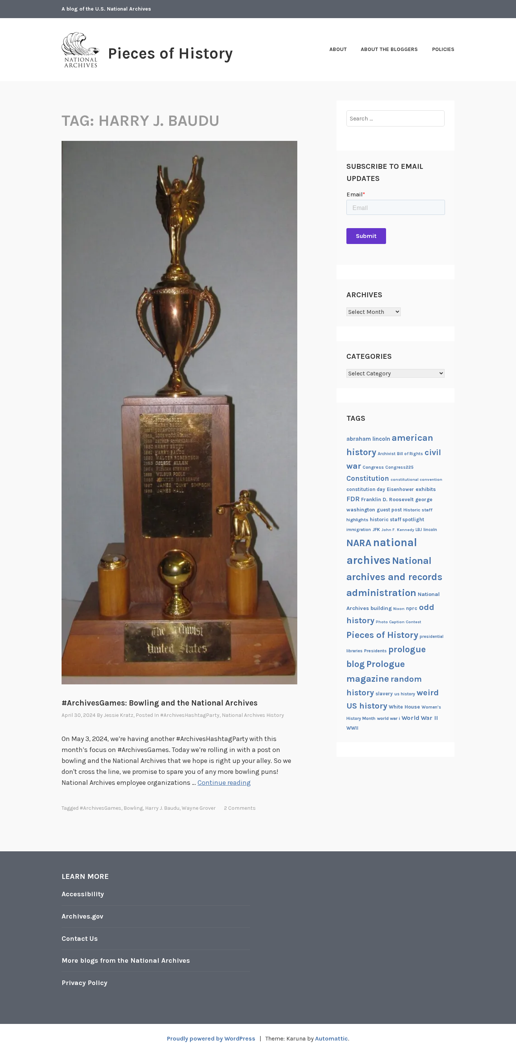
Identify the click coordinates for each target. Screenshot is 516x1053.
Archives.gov (82, 916)
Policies (443, 49)
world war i (388, 718)
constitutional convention (416, 479)
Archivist (386, 453)
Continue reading (224, 782)
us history (404, 693)
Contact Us (80, 938)
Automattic (331, 1038)
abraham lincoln (368, 438)
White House (404, 707)
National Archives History (253, 715)
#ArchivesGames (100, 808)
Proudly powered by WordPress (211, 1038)
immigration (358, 529)
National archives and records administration (394, 577)
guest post (389, 510)
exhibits (426, 489)
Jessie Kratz (118, 715)
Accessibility (83, 894)
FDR (353, 499)
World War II (420, 717)
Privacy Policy (84, 983)
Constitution (367, 478)
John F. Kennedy (398, 529)
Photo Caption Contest (398, 621)
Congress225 (399, 467)
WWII (352, 728)
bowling (133, 808)
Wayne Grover (199, 808)
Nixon (399, 608)
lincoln (430, 529)
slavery (384, 693)
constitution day (365, 489)
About (338, 49)
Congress (373, 467)
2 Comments (240, 808)
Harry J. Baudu (162, 808)
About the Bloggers (389, 49)
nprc (411, 608)
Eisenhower (400, 489)
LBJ (419, 529)
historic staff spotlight (397, 519)
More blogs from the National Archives (126, 960)
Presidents (375, 650)
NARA (358, 543)
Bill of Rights (410, 453)
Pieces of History (170, 53)
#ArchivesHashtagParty (189, 715)
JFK (376, 529)
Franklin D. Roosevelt (387, 499)
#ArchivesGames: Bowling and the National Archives (160, 702)
